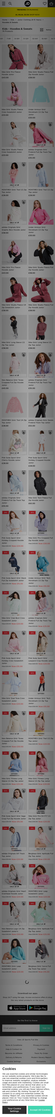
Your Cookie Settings (14, 1109)
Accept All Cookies (40, 1110)
